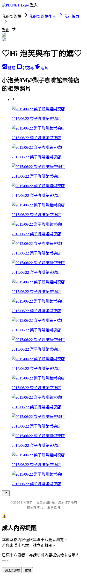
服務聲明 (53, 507)
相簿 (12, 68)
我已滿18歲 (12, 570)
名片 (44, 68)
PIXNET (26, 502)
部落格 (28, 68)
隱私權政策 (35, 507)
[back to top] (6, 493)
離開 (28, 570)
